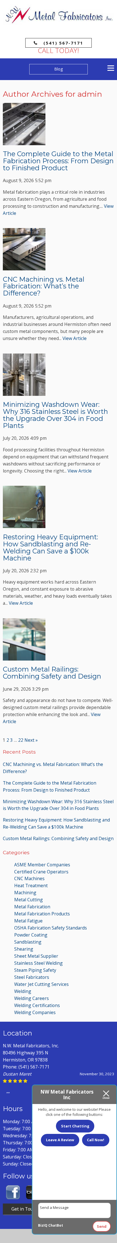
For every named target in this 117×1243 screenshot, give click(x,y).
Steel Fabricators (31, 977)
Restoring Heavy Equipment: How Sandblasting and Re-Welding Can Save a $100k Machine (50, 547)
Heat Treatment (31, 885)
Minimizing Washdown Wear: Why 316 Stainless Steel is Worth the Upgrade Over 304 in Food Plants (55, 415)
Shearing (23, 949)
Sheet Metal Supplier (36, 956)
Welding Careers (31, 998)
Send (101, 1226)
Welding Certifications (37, 1005)
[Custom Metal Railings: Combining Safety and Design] (24, 657)
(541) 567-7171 (63, 43)
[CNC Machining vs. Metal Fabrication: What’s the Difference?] (24, 267)
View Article (74, 338)
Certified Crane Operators (41, 872)
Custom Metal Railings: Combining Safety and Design (52, 672)
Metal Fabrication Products (42, 914)
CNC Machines (29, 878)
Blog (58, 69)
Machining (25, 892)
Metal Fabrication (32, 907)
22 (20, 740)
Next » (31, 740)
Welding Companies (35, 1012)
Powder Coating (30, 935)
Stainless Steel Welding (38, 963)
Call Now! (95, 1139)
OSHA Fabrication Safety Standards (50, 928)
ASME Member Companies (42, 865)
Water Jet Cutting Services (41, 984)
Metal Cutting (28, 900)
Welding (22, 991)
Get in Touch (24, 1209)
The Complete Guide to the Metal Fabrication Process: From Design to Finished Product (58, 161)
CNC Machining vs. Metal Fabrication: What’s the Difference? (43, 286)
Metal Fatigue (28, 921)
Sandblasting (27, 942)
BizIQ (42, 1225)
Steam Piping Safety (35, 970)
